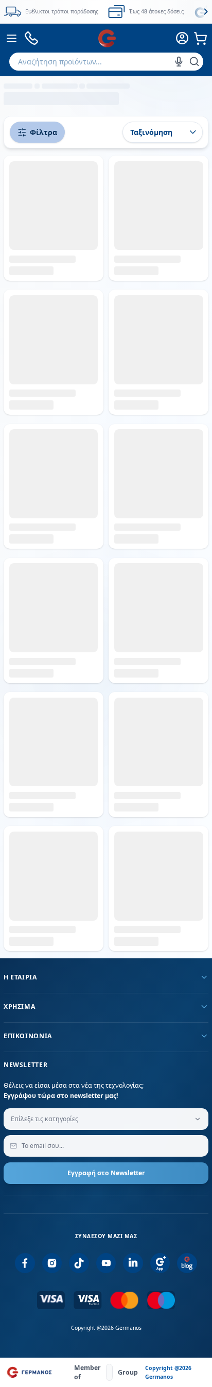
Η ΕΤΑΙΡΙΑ (20, 977)
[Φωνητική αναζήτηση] (178, 61)
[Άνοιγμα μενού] (12, 38)
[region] (106, 11)
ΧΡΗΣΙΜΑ (19, 1006)
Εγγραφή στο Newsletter (106, 1173)
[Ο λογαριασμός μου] (182, 38)
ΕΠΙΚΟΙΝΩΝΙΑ (28, 1035)
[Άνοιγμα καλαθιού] (200, 38)
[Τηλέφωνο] (32, 38)
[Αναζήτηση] (194, 61)
